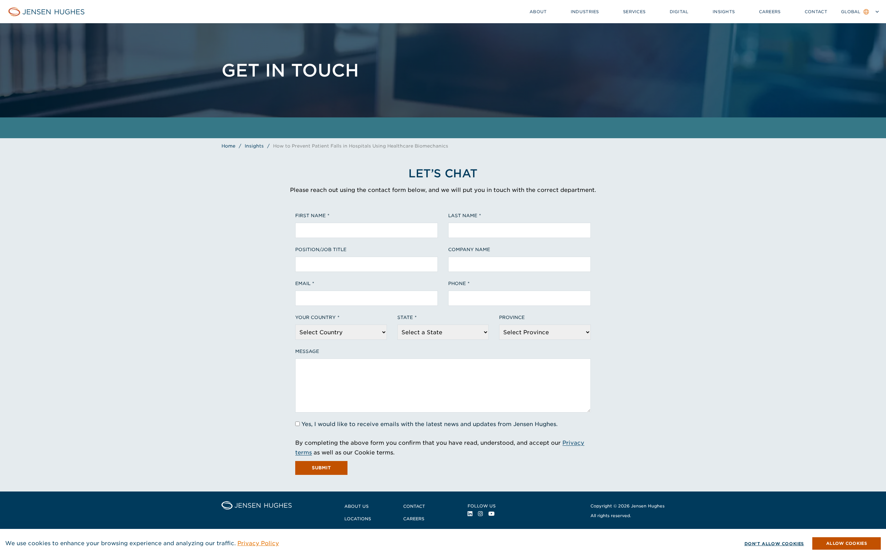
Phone (457, 283)
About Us (356, 506)
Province (512, 317)
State (405, 317)
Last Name (462, 215)
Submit (321, 467)
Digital (679, 11)
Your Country (315, 317)
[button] (846, 543)
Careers (770, 11)
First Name (310, 215)
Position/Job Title (320, 249)
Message (307, 351)
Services (634, 11)
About (538, 11)
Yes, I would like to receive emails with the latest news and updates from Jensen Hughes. (429, 424)
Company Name (469, 249)
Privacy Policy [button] (258, 543)
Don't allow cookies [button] (774, 543)
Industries (585, 11)
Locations (357, 518)
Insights (724, 11)
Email (302, 283)
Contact (816, 11)
